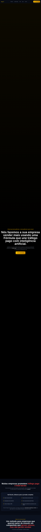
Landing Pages (16, 1)
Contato (26, 1)
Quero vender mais (36, 1)
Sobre (23, 1)
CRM (20, 1)
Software (12, 1)
